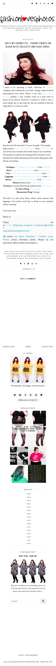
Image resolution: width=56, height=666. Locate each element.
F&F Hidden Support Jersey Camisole (26, 173)
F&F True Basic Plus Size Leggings (28, 176)
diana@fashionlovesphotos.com (24, 662)
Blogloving (18, 225)
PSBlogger (12, 258)
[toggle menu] (4, 3)
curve (39, 251)
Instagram (28, 225)
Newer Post (9, 347)
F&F (48, 173)
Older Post (47, 347)
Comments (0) (29, 269)
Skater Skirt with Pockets (24, 148)
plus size (43, 254)
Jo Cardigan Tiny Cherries (26, 167)
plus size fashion (27, 256)
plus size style (44, 256)
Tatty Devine (47, 185)
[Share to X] (21, 264)
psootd (21, 258)
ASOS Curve (45, 148)
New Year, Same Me (28, 556)
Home (28, 347)
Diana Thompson (27, 236)
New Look (46, 179)
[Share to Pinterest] (28, 264)
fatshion (19, 254)
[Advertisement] (28, 628)
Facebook (38, 225)
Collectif (49, 87)
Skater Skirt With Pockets (23, 170)
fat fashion (9, 254)
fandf (50, 251)
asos (12, 251)
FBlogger (29, 254)
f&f (44, 251)
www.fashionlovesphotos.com (16, 230)
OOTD (36, 254)
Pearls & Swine (37, 182)
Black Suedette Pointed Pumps (24, 179)
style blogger (31, 258)
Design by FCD (46, 662)
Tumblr (9, 225)
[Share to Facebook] (24, 264)
